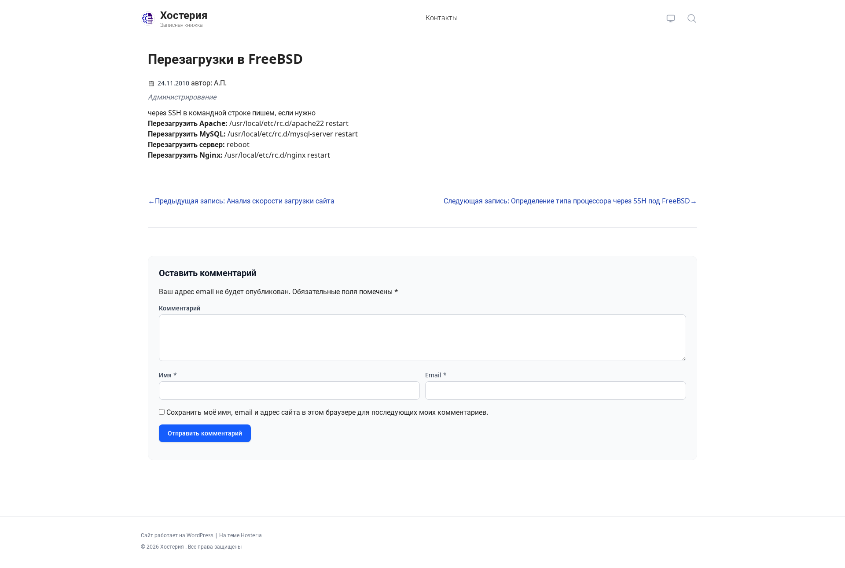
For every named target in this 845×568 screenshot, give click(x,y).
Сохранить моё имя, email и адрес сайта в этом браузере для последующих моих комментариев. (327, 412)
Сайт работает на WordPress (178, 535)
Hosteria (251, 535)
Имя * (168, 375)
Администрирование (182, 97)
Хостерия (172, 546)
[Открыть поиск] (692, 18)
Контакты (442, 17)
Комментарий (179, 308)
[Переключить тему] (671, 18)
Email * (436, 375)
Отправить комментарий (205, 433)
